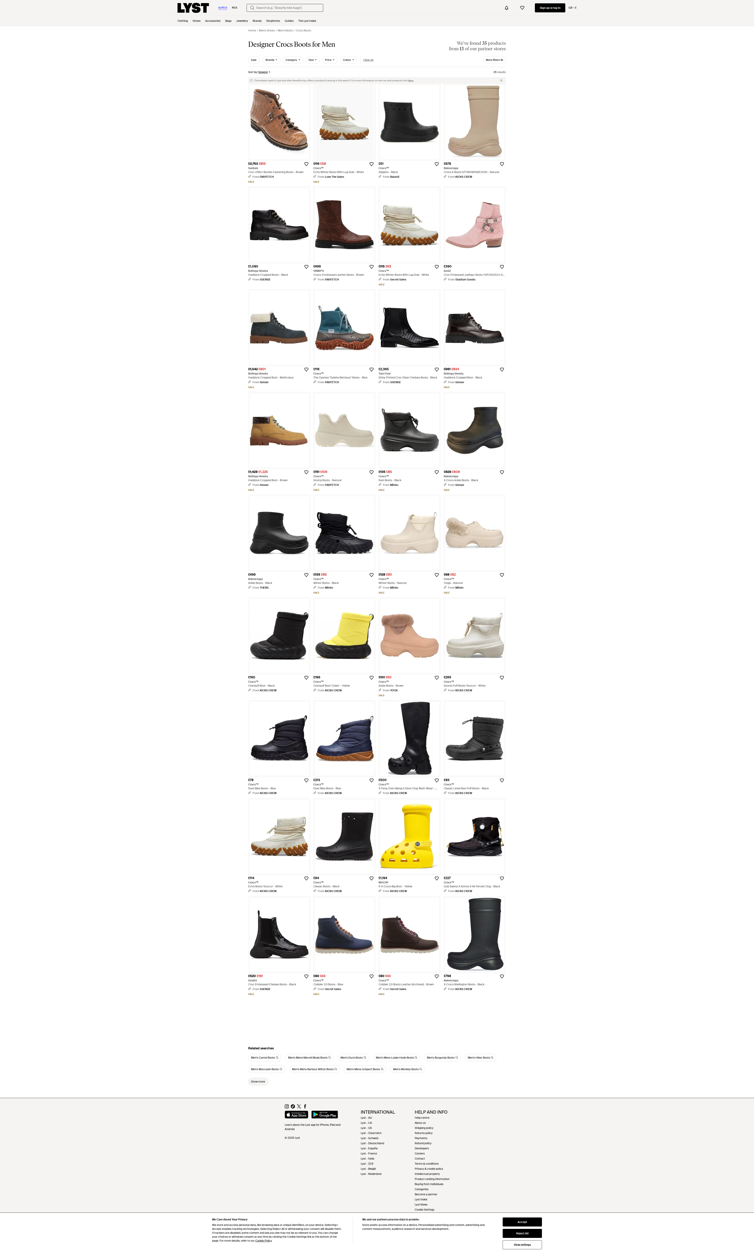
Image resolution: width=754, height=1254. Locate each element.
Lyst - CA (366, 1123)
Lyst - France (369, 1153)
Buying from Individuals (429, 1184)
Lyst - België (368, 1169)
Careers (420, 1153)
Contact (420, 1158)
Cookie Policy (263, 1240)
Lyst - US (366, 1128)
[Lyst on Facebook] (305, 1107)
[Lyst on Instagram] (287, 1107)
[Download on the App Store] (296, 1115)
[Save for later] (306, 164)
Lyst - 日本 (367, 1163)
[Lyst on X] (299, 1107)
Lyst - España (369, 1148)
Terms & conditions (427, 1163)
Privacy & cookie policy (429, 1169)
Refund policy (423, 1143)
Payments (421, 1138)
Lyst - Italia (367, 1158)
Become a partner (426, 1194)
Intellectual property (427, 1174)
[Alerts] (506, 8)
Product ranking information (432, 1179)
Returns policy (424, 1133)
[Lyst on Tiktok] (293, 1107)
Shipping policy (424, 1128)
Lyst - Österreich (371, 1133)
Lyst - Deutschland (372, 1143)
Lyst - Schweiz (370, 1138)
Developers (422, 1148)
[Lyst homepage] (193, 8)
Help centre (422, 1117)
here (410, 80)
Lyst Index (421, 1199)
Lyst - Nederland (371, 1174)
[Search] (252, 7)
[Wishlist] (522, 8)
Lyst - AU (366, 1117)
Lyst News (421, 1204)
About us (420, 1123)
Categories (421, 1189)
